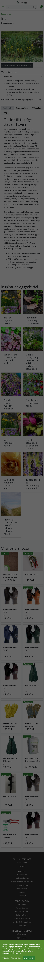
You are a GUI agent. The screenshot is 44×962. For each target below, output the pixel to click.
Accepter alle (29, 958)
